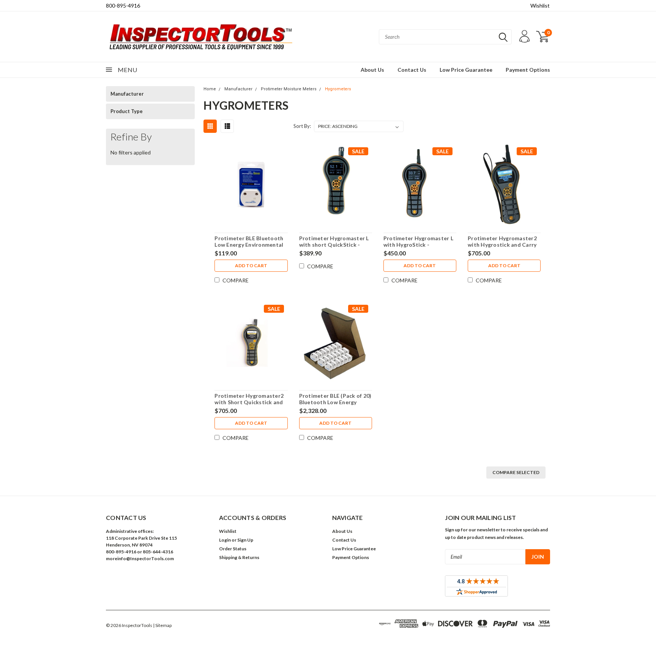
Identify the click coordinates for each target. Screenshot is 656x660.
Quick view (251, 185)
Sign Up (245, 540)
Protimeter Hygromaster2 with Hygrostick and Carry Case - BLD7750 (502, 245)
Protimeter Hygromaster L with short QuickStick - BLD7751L (334, 245)
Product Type (126, 111)
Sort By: (302, 126)
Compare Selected (515, 472)
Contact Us (411, 69)
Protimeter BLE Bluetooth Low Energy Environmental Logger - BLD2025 (248, 245)
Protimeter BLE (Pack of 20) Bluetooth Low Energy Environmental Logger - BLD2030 (335, 405)
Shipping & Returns (239, 557)
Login (225, 540)
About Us (372, 69)
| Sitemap (162, 625)
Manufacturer (127, 94)
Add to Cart (251, 265)
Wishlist (540, 5)
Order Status (232, 548)
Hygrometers (338, 89)
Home (209, 89)
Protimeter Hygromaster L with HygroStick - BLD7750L (418, 245)
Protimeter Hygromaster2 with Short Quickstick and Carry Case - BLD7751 (249, 402)
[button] (158, 576)
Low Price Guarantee (466, 69)
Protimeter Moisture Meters (289, 89)
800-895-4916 (123, 5)
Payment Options (528, 69)
